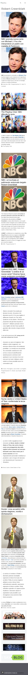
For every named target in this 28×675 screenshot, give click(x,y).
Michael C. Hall (9, 559)
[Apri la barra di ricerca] (20, 3)
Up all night (18, 370)
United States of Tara (15, 467)
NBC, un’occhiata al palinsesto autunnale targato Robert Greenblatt (13, 182)
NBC (9, 84)
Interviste (5, 84)
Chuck (4, 368)
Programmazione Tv (16, 84)
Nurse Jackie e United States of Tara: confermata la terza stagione (14, 401)
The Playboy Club (7, 146)
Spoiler (13, 607)
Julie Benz (4, 558)
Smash (13, 370)
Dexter (4, 607)
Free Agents (10, 368)
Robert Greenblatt (6, 297)
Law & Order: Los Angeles (19, 368)
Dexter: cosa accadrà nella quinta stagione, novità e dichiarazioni (13, 511)
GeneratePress (20, 672)
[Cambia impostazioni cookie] (2, 672)
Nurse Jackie (6, 467)
